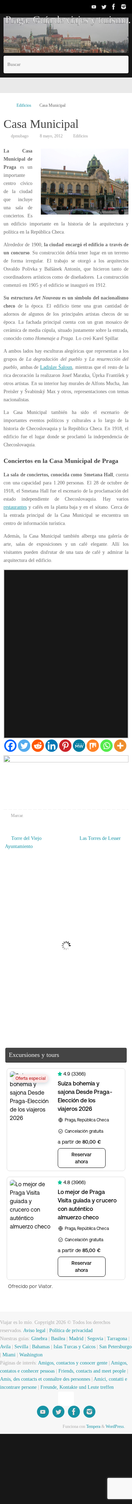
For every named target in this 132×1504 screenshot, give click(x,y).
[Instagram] (123, 7)
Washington (31, 1354)
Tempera (93, 1426)
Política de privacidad (71, 1330)
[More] (120, 745)
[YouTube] (94, 7)
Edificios (24, 105)
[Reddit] (38, 745)
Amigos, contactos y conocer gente (72, 1363)
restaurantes (15, 507)
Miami (8, 1354)
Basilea (58, 1338)
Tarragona (117, 1338)
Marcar (17, 815)
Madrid (76, 1338)
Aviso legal (34, 1330)
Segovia (95, 1338)
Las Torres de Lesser (101, 838)
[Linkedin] (51, 745)
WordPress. (115, 1426)
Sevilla (21, 1346)
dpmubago (20, 136)
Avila (5, 1346)
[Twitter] (104, 7)
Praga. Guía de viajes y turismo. (68, 20)
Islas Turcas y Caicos (74, 1346)
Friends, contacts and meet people (92, 1371)
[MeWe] (79, 745)
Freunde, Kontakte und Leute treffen (77, 1387)
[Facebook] (114, 7)
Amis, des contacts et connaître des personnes (45, 1379)
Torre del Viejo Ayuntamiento (23, 842)
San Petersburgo (115, 1346)
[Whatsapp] (106, 745)
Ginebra (39, 1338)
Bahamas (41, 1346)
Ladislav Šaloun (56, 367)
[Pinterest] (65, 745)
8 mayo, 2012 (51, 136)
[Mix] (93, 745)
